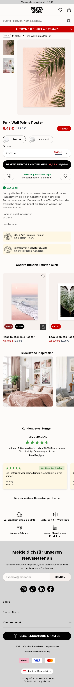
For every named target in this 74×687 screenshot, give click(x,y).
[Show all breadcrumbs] (7, 36)
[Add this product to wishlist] (65, 176)
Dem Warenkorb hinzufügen (37, 164)
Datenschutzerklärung (37, 651)
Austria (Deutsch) (38, 671)
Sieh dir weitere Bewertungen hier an (37, 498)
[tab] (60, 10)
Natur (18, 35)
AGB (17, 646)
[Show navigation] (5, 10)
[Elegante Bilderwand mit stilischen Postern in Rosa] (28, 381)
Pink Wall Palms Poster (38, 35)
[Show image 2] (8, 65)
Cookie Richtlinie (33, 646)
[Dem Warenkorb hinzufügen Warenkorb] (43, 327)
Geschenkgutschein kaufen (39, 636)
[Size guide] (8, 176)
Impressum (52, 646)
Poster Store (45, 678)
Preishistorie (10, 224)
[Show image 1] (8, 47)
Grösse (7, 146)
